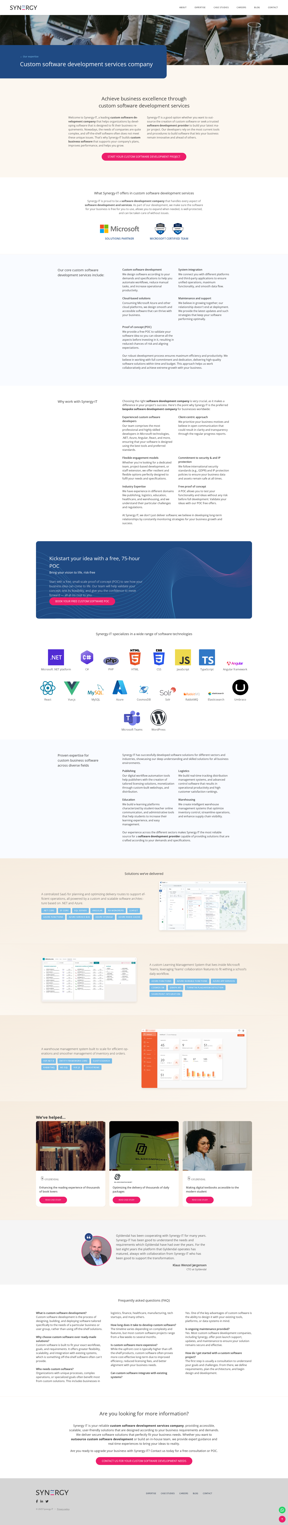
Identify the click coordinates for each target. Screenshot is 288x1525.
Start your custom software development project (144, 156)
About (183, 7)
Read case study (53, 1200)
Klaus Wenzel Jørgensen (189, 1265)
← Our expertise (29, 56)
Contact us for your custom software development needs (144, 1461)
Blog (257, 7)
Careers (241, 7)
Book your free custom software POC (82, 601)
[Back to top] (282, 1519)
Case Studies (221, 7)
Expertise (200, 7)
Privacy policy (63, 1509)
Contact (273, 7)
